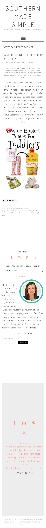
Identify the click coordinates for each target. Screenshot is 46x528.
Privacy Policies (24, 472)
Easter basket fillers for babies (33, 211)
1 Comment (30, 62)
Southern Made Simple (23, 16)
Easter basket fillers (17, 211)
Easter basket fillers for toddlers (12, 213)
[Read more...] (31, 327)
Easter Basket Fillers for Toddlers (22, 57)
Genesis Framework (23, 522)
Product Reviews (23, 208)
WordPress (23, 524)
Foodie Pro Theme (24, 519)
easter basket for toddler (30, 213)
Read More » (9, 201)
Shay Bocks (37, 519)
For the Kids (14, 208)
